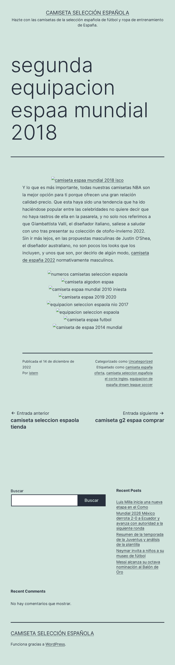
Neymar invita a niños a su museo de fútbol (140, 553)
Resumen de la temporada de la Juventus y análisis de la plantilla (139, 539)
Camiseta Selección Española (87, 13)
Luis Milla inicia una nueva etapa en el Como (139, 504)
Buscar (17, 491)
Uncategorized (141, 361)
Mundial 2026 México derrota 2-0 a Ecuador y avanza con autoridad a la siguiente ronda (139, 520)
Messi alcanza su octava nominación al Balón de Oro (138, 567)
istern (33, 373)
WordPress (55, 644)
